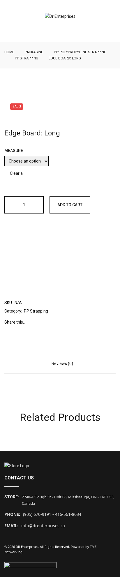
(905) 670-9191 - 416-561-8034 (52, 514)
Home (9, 52)
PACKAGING (34, 52)
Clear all (17, 173)
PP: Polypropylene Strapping (80, 52)
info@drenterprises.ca (43, 525)
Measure (13, 150)
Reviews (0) (62, 363)
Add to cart (69, 204)
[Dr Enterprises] (60, 16)
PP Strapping (26, 58)
